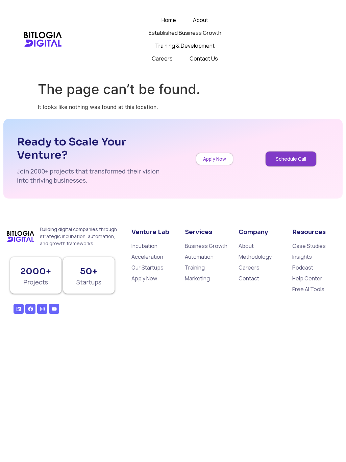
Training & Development (185, 45)
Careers (162, 58)
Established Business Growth (185, 33)
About (200, 20)
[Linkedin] (19, 309)
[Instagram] (42, 309)
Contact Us (204, 58)
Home (169, 20)
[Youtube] (54, 309)
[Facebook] (30, 309)
